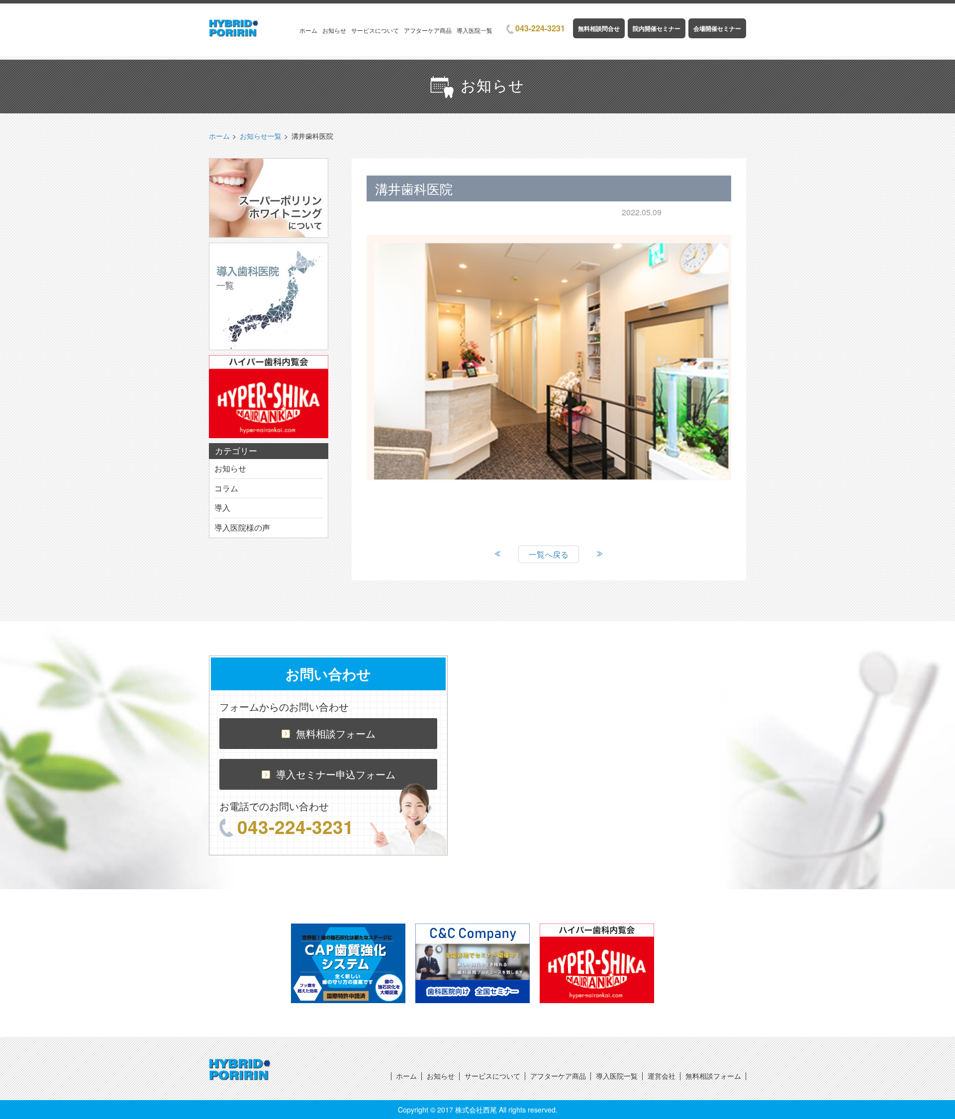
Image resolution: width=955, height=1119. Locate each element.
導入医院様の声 (242, 527)
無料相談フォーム (336, 733)
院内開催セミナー (656, 28)
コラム (226, 488)
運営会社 (661, 1076)
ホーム (308, 30)
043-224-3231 (540, 28)
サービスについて (375, 30)
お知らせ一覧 (261, 136)
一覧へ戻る (549, 554)
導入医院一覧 (474, 30)
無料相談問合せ (599, 28)
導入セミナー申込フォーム (335, 774)
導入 (222, 507)
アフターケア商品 (428, 30)
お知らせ (334, 30)
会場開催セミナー (717, 28)
